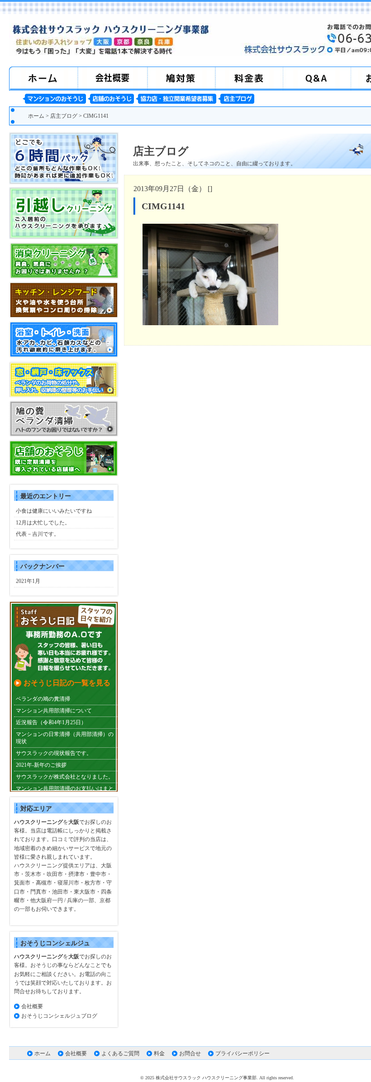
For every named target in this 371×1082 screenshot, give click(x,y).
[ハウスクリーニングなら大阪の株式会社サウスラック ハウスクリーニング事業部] (111, 53)
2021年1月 (28, 581)
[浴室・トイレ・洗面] (64, 356)
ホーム (36, 116)
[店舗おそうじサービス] (64, 474)
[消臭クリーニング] (64, 277)
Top (349, 1060)
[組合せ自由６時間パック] (64, 182)
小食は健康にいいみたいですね (54, 511)
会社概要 (32, 1006)
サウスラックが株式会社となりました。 (65, 777)
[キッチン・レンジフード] (64, 316)
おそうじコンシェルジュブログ (59, 1016)
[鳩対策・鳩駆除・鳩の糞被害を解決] (64, 435)
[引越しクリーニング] (64, 237)
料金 (159, 1053)
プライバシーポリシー (242, 1053)
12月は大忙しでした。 (43, 522)
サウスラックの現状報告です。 (54, 753)
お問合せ (190, 1053)
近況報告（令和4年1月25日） (51, 722)
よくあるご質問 (120, 1053)
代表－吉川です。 (37, 534)
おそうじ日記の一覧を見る (67, 683)
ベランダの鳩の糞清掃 (43, 699)
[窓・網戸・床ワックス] (64, 395)
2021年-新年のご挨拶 (41, 765)
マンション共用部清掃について (54, 710)
